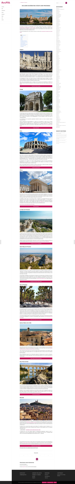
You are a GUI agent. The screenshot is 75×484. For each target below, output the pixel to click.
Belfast (57, 56)
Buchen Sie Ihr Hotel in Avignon (36, 86)
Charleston (57, 126)
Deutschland (58, 15)
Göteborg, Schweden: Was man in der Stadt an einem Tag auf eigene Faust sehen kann (61, 137)
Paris (57, 43)
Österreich (57, 91)
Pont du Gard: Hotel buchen (36, 394)
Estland (57, 25)
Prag (57, 115)
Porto (57, 97)
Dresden (57, 19)
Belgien (57, 10)
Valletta (57, 80)
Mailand (57, 62)
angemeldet (24, 466)
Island (57, 59)
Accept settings (44, 482)
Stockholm (57, 101)
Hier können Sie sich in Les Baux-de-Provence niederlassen (41, 241)
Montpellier (57, 41)
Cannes (57, 46)
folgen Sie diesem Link (38, 392)
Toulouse (57, 50)
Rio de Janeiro (58, 14)
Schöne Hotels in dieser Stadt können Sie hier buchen (27, 204)
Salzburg (57, 92)
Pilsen (57, 114)
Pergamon (57, 121)
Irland (57, 55)
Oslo (57, 90)
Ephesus (57, 117)
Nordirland (57, 58)
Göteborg (57, 100)
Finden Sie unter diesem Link (41, 278)
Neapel (57, 64)
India (57, 53)
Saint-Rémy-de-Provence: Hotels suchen (36, 281)
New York (57, 127)
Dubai (57, 123)
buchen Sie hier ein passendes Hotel (46, 443)
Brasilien (57, 13)
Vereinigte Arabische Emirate (60, 122)
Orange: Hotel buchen (36, 127)
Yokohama (57, 76)
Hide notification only (50, 482)
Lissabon (57, 95)
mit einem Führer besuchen (26, 442)
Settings (55, 482)
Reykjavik (57, 60)
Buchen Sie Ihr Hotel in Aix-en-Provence (36, 319)
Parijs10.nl (33, 477)
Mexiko (57, 81)
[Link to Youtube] (48, 455)
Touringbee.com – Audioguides (36, 474)
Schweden (57, 99)
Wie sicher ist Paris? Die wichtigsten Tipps (60, 140)
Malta (57, 79)
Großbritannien (58, 51)
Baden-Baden (58, 16)
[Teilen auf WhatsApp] (40, 455)
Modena (57, 63)
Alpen (57, 28)
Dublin (57, 57)
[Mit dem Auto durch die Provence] (74, 242)
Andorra (57, 8)
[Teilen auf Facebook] (24, 455)
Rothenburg (57, 24)
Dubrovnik (57, 78)
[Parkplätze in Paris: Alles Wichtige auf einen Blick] (0, 242)
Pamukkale (57, 120)
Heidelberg (57, 21)
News (57, 85)
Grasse (57, 47)
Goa (56, 54)
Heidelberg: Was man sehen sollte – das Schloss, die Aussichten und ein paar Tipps (61, 135)
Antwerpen (57, 11)
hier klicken (41, 201)
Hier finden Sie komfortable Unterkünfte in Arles (34, 165)
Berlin (57, 18)
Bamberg (57, 17)
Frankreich (22, 2)
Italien (57, 61)
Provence (25, 2)
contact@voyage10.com (23, 474)
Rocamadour (58, 49)
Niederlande (58, 86)
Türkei (57, 116)
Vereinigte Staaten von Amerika (60, 125)
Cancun (57, 82)
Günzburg (57, 20)
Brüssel (57, 12)
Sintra (57, 98)
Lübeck (57, 22)
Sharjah (57, 124)
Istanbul (57, 118)
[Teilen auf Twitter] (32, 455)
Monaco (57, 84)
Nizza (57, 48)
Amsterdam (57, 87)
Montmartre (57, 44)
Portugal (57, 94)
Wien (57, 93)
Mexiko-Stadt (58, 83)
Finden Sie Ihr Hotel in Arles (36, 167)
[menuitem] (6, 7)
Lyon (57, 39)
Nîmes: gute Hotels (36, 206)
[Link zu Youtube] (6, 23)
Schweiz (57, 102)
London (57, 52)
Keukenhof (57, 88)
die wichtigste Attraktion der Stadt (31, 422)
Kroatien (57, 77)
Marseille (27, 421)
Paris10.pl (33, 476)
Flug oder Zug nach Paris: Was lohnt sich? (60, 142)
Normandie (57, 42)
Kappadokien (58, 119)
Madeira (57, 96)
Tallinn (57, 26)
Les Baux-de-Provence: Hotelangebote (36, 243)
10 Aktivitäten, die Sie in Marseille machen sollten (33, 429)
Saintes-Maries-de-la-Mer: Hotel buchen (36, 358)
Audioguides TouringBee (59, 9)
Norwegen (57, 89)
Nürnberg (57, 23)
